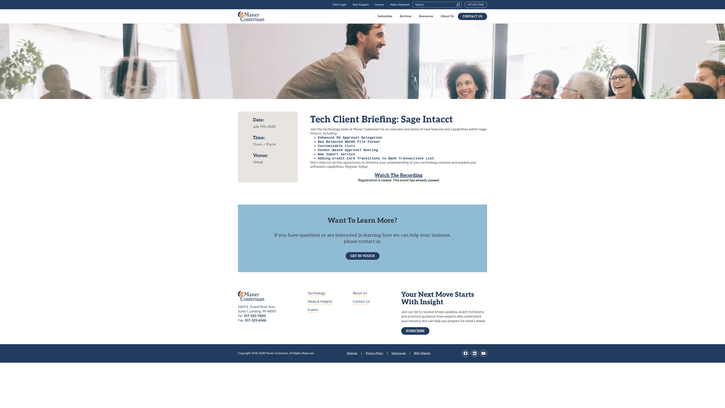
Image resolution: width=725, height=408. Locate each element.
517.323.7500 (476, 4)
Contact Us (472, 16)
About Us (360, 293)
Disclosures (399, 353)
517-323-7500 (255, 316)
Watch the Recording (399, 175)
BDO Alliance (422, 353)
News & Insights (320, 301)
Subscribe (415, 331)
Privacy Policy (374, 353)
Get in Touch (362, 256)
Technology (316, 293)
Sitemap (352, 353)
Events (313, 310)
